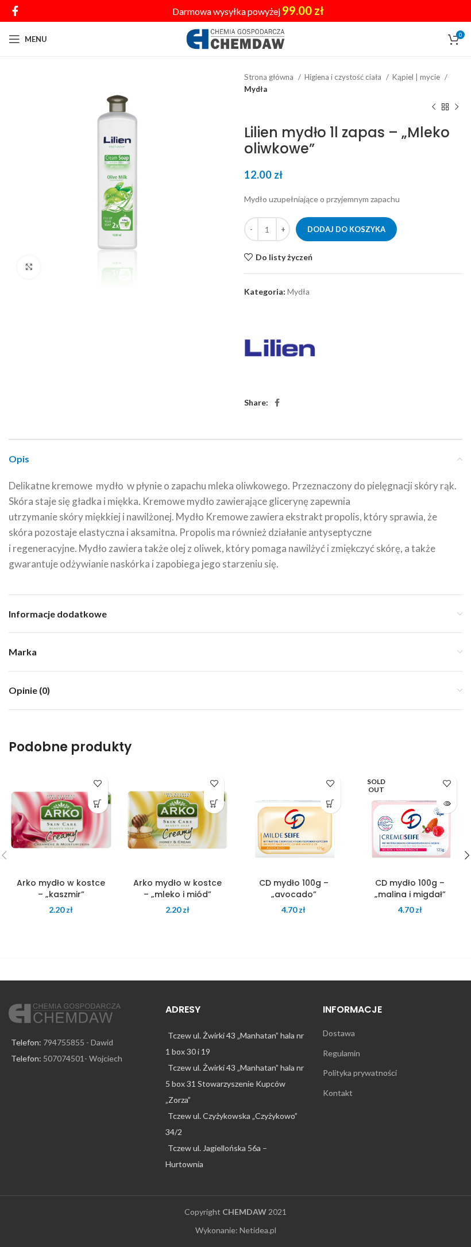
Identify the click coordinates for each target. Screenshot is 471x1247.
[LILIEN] (280, 348)
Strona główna (269, 77)
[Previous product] (433, 107)
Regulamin (341, 1053)
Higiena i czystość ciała (343, 77)
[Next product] (456, 107)
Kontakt (338, 1093)
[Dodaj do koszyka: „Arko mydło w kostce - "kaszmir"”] (98, 803)
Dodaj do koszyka (346, 229)
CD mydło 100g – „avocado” (294, 888)
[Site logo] (235, 38)
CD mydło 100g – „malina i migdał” (410, 888)
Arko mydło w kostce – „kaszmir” (61, 888)
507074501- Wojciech (82, 1058)
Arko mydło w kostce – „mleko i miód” (177, 888)
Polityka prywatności (360, 1073)
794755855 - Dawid (78, 1042)
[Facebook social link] (15, 11)
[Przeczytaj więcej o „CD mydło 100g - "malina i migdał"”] (447, 803)
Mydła (255, 89)
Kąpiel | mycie (417, 77)
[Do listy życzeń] (98, 783)
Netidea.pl (258, 1230)
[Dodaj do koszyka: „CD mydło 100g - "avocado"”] (331, 803)
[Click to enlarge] (28, 267)
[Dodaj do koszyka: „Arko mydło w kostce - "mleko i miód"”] (214, 803)
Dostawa (339, 1033)
